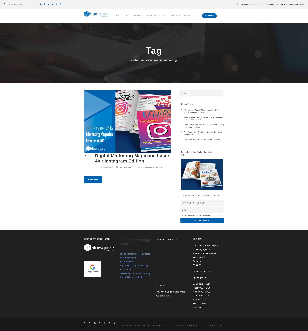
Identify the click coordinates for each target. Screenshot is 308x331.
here (168, 296)
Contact (188, 16)
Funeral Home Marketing (132, 277)
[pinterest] (44, 4)
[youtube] (56, 4)
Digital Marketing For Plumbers (135, 254)
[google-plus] (37, 4)
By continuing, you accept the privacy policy (202, 215)
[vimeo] (53, 4)
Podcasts (175, 16)
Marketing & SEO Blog (157, 16)
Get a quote (209, 15)
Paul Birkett (125, 168)
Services (138, 16)
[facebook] (32, 4)
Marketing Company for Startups (135, 273)
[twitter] (48, 4)
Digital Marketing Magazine (150, 168)
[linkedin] (41, 4)
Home (118, 16)
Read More (93, 180)
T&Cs (221, 326)
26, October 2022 (106, 168)
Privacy (211, 326)
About (127, 16)
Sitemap (200, 326)
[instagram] (60, 4)
